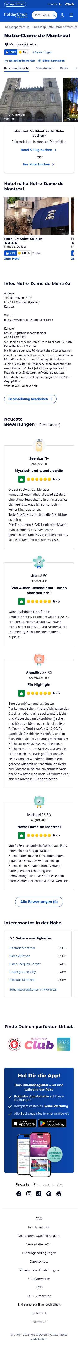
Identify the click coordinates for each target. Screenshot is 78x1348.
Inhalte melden (39, 1227)
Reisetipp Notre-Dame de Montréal (56, 27)
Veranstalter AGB (39, 1244)
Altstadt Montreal (22, 948)
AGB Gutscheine (39, 1296)
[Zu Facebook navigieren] (19, 1194)
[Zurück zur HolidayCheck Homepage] (15, 15)
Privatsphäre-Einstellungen (39, 1270)
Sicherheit (39, 1313)
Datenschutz (39, 1262)
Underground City (22, 972)
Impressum (39, 1322)
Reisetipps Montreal (17, 27)
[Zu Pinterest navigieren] (49, 1194)
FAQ (39, 1219)
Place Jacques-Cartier (25, 964)
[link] (62, 15)
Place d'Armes (19, 956)
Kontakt (53, 4)
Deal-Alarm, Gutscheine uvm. (39, 1236)
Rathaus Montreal (22, 980)
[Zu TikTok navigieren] (39, 1194)
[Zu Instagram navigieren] (29, 1194)
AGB (39, 1287)
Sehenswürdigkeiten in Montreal (33, 989)
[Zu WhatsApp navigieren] (59, 1194)
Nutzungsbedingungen (39, 1253)
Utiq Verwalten (39, 1279)
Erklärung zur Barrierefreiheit (39, 1304)
